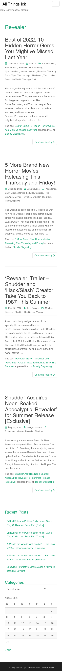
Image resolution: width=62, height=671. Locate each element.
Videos (39, 312)
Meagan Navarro (34, 427)
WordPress (49, 667)
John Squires (33, 188)
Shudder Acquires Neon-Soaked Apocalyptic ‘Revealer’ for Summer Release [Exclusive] (31, 408)
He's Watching (35, 67)
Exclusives (10, 431)
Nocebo (32, 71)
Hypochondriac (12, 71)
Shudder (37, 196)
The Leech (37, 75)
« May (8, 649)
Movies (24, 71)
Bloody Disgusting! (14, 133)
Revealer (41, 71)
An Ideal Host (48, 63)
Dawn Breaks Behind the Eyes (19, 192)
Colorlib (29, 667)
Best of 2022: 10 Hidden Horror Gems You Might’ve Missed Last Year (29, 48)
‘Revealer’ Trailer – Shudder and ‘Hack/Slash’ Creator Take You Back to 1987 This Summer (29, 289)
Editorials (23, 67)
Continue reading (44, 142)
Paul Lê (32, 63)
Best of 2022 (11, 67)
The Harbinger (24, 75)
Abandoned (51, 188)
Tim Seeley (29, 312)
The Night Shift (29, 79)
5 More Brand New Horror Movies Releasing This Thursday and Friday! (30, 173)
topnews (16, 200)
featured (39, 192)
